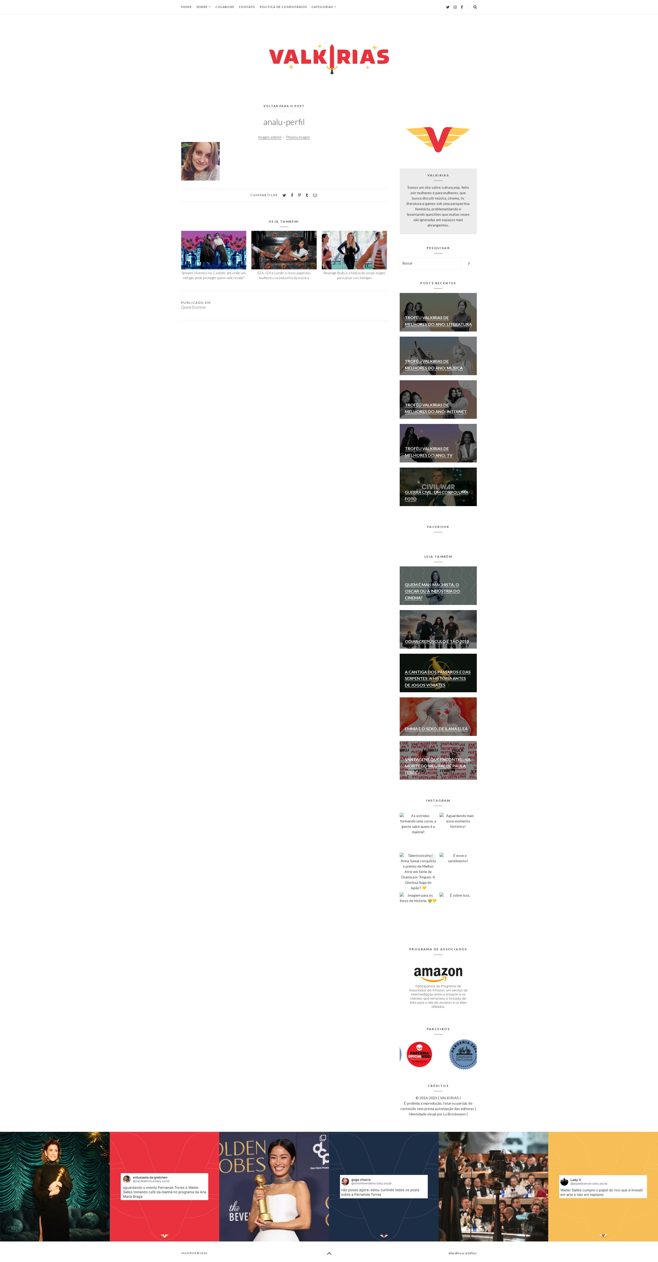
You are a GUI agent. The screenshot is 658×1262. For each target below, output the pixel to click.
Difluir (472, 1253)
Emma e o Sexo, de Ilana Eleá (436, 728)
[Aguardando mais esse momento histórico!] (458, 831)
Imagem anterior (269, 137)
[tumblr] (307, 195)
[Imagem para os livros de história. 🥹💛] (418, 911)
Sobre (202, 7)
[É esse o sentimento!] (458, 871)
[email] (315, 195)
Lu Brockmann (454, 1114)
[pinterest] (299, 195)
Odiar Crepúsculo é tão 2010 (437, 641)
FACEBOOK (438, 527)
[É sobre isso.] (458, 911)
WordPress (456, 1253)
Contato (247, 6)
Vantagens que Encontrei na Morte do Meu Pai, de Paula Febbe (437, 766)
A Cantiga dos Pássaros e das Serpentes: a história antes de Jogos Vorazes (438, 678)
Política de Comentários (283, 6)
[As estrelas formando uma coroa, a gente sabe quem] (418, 831)
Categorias (322, 7)
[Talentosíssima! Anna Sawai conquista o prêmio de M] (418, 871)
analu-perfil (284, 122)
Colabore (224, 6)
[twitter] (284, 195)
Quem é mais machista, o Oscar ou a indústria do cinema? (432, 591)
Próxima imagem (298, 137)
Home (186, 6)
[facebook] (292, 195)
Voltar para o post (284, 106)
